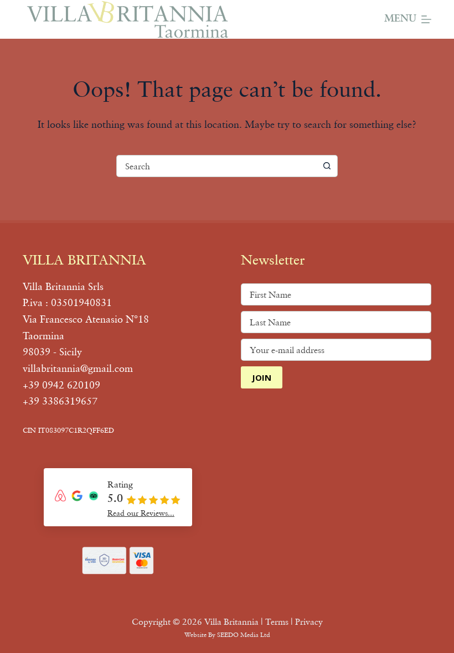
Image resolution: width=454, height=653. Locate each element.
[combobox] (216, 166)
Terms (276, 621)
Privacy (309, 621)
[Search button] (326, 166)
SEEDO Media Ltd (243, 634)
